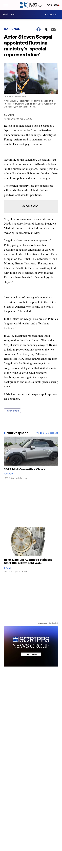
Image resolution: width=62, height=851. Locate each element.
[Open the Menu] (5, 5)
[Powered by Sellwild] (53, 623)
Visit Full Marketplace (47, 433)
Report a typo (12, 411)
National (12, 28)
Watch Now (52, 5)
